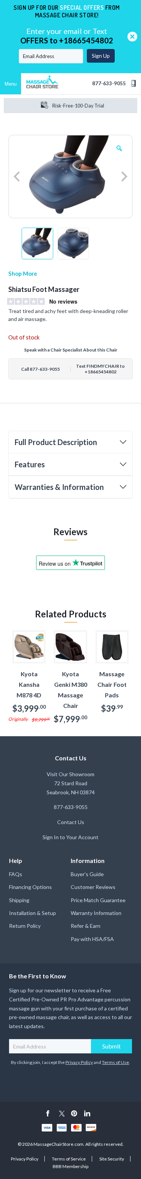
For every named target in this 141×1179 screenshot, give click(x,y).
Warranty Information (96, 913)
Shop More (22, 273)
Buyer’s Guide (87, 874)
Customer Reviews (93, 887)
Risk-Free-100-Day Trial (78, 106)
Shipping (19, 900)
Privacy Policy (79, 1062)
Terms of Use (115, 1062)
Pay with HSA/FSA (92, 939)
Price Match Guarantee (98, 900)
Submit (111, 1046)
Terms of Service (69, 1159)
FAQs (15, 874)
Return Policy (25, 926)
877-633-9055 (109, 83)
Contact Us (70, 822)
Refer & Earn (85, 926)
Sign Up (101, 55)
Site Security (111, 1159)
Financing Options (30, 887)
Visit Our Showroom (70, 774)
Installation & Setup (32, 913)
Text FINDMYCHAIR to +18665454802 (100, 369)
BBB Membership (70, 1166)
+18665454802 (86, 40)
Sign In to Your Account (70, 837)
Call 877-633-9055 (40, 369)
